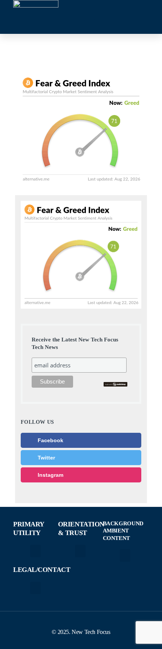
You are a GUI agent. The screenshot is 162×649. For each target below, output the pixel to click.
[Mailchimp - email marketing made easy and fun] (116, 384)
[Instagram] (90, 26)
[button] (35, 551)
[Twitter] (73, 26)
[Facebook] (56, 26)
